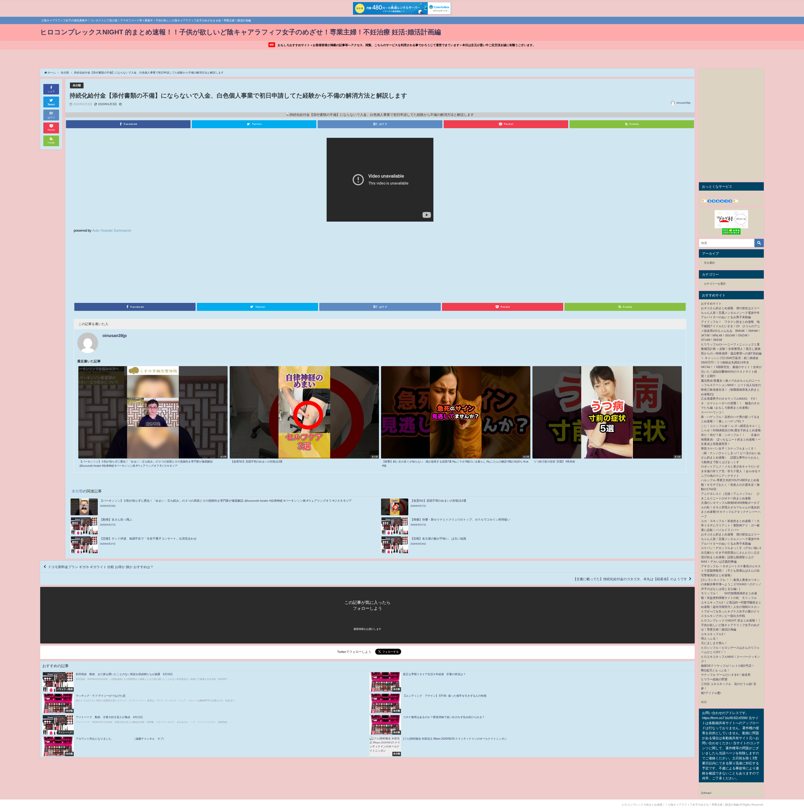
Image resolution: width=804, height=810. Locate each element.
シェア (51, 91)
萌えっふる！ (710, 638)
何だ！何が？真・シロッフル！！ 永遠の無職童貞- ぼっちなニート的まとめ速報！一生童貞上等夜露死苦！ (731, 439)
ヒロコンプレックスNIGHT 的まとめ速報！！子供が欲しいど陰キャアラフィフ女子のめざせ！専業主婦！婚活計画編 (731, 625)
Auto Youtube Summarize (111, 230)
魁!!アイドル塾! (711, 692)
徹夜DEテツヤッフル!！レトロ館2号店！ (727, 665)
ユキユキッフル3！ (713, 634)
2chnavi (706, 792)
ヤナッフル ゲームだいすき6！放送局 (725, 674)
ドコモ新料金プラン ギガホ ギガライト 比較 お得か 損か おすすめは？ (100, 566)
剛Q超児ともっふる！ (715, 670)
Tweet (51, 104)
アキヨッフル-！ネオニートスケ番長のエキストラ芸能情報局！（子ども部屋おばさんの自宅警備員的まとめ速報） (731, 571)
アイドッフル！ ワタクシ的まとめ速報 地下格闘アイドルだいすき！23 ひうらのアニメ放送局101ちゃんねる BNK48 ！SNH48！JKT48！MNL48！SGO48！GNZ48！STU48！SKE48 (731, 330)
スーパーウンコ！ (712, 412)
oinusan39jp (683, 103)
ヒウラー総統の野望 (714, 679)
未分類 (77, 85)
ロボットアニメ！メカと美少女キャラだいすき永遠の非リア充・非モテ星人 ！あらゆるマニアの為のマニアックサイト (730, 471)
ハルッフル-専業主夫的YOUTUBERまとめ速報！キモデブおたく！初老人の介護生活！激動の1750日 (730, 485)
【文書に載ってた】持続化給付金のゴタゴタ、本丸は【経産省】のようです (630, 579)
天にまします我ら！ (714, 643)
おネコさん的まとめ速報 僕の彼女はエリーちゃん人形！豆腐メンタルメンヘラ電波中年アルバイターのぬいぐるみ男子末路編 (730, 313)
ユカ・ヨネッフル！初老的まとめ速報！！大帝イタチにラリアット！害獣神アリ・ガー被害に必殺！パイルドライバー (730, 525)
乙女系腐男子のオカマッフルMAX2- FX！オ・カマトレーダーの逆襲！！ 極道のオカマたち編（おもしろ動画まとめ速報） (730, 403)
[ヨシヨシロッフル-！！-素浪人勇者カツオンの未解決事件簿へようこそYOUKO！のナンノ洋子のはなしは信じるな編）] (731, 584)
